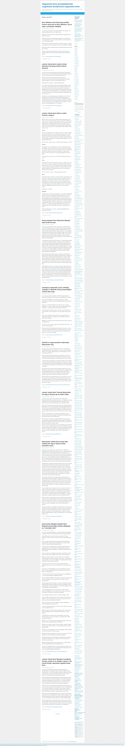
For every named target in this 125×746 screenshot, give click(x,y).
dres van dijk (76, 187)
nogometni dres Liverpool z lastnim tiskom (78, 371)
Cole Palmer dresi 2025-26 (78, 167)
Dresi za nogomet (56, 598)
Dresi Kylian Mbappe (45, 532)
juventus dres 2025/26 (78, 266)
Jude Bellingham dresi (53, 96)
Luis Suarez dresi (77, 315)
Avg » (80, 112)
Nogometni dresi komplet (78, 414)
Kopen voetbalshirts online (89, 744)
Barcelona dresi (77, 138)
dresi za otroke (77, 241)
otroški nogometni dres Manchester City (78, 564)
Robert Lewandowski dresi (78, 634)
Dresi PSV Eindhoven (78, 226)
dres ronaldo (76, 184)
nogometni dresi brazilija (78, 405)
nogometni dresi (77, 393)
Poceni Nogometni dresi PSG (79, 609)
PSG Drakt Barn (77, 618)
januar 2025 (76, 77)
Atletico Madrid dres (77, 133)
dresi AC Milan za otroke (78, 190)
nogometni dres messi (78, 380)
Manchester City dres (78, 319)
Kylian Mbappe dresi (77, 286)
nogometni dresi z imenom (78, 458)
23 (76, 109)
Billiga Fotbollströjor (78, 147)
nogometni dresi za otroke (78, 466)
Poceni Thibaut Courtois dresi (79, 613)
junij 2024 (76, 88)
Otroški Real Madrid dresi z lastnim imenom (78, 585)
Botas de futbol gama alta (4, 744)
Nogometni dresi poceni (78, 441)
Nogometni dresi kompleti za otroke (79, 700)
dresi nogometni (77, 221)
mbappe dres (76, 334)
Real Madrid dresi (49, 638)
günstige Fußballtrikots (78, 253)
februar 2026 (76, 57)
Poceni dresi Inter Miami (78, 589)
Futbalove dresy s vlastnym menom (21, 745)
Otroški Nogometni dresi (52, 178)
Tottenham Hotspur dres (78, 649)
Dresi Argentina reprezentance (79, 198)
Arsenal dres (76, 127)
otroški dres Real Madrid (78, 502)
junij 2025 (76, 69)
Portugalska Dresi (77, 615)
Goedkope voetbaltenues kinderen (100, 744)
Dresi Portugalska (77, 223)
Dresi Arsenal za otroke (78, 200)
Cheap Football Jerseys (78, 156)
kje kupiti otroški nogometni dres (48, 348)
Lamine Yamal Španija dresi (53, 269)
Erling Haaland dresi (45, 226)
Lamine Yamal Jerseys (78, 295)
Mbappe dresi (76, 339)
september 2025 (77, 65)
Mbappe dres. (76, 337)
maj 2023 (76, 97)
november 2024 (77, 80)
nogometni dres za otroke (78, 391)
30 (76, 110)
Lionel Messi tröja (77, 306)
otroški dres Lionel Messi (78, 494)
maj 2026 (76, 52)
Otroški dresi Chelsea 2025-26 (79, 509)
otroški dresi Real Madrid (78, 523)
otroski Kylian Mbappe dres (78, 533)
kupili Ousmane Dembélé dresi (79, 278)
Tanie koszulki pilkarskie (9, 745)
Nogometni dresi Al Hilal (78, 396)
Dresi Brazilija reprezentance (79, 208)
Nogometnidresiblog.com (72, 741)
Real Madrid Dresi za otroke (79, 627)
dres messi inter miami (78, 183)
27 (81, 109)
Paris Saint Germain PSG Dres (79, 586)
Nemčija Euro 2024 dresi (78, 353)
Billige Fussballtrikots (68, 744)
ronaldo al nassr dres (77, 636)
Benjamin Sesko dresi (78, 144)
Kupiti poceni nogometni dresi (79, 281)
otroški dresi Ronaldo (78, 527)
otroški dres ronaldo (77, 503)
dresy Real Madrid (54, 744)
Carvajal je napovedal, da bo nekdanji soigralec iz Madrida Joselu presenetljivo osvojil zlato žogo (56, 289)
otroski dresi (76, 506)
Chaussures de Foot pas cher (39, 744)
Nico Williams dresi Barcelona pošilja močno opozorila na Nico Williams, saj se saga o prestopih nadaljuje (57, 24)
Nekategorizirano (77, 351)
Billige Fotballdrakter (78, 151)
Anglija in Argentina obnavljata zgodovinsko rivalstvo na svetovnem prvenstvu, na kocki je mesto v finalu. (79, 40)
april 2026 (76, 54)
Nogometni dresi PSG (78, 444)
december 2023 (77, 90)
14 (82, 106)
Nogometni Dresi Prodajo (78, 443)
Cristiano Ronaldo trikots (78, 172)
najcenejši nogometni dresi (78, 348)
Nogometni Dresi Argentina (78, 400)
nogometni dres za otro (78, 390)
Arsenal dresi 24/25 (77, 130)
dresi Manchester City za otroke (78, 660)
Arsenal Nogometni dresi (78, 132)
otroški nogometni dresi (78, 569)
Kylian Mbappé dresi (77, 285)
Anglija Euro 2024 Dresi (78, 124)
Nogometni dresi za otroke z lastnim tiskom (78, 471)
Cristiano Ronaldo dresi (78, 170)
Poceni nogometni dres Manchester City (78, 595)
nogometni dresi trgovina (78, 456)
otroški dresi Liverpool (78, 518)
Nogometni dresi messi (78, 434)
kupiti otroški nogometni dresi (79, 280)
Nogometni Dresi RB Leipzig (79, 447)
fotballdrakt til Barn (77, 247)
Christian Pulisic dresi (78, 164)
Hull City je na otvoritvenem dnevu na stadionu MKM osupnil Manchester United (79, 20)
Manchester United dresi (46, 449)
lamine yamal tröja (77, 298)
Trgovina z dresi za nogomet (78, 651)
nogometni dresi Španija (78, 452)
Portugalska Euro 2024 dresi (79, 616)
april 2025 (76, 72)
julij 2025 (76, 68)
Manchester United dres (78, 324)
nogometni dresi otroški (67, 328)
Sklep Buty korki (13, 744)
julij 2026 (76, 49)
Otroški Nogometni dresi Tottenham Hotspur (78, 582)
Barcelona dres (77, 136)
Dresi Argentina (77, 194)
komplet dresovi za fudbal (78, 277)
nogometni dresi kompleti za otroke (78, 684)
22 (75, 109)
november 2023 (77, 91)
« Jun (78, 112)
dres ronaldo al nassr (77, 186)
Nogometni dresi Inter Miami (79, 408)
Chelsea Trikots (77, 162)
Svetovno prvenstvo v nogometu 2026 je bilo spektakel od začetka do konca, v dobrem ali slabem (79, 35)
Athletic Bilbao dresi (65, 51)
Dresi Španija (76, 234)
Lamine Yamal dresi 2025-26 (79, 293)
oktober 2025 (76, 63)
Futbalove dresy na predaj (41, 745)
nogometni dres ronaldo (78, 388)
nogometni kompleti (77, 473)
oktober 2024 (76, 82)
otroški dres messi (77, 497)
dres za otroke (77, 189)
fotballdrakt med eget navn (78, 246)
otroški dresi (76, 508)
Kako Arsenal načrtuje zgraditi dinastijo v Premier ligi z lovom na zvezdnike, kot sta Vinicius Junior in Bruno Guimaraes (79, 30)
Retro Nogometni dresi (78, 633)
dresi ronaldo (76, 232)
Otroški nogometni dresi (78, 570)
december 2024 (77, 79)
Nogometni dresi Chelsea (78, 406)
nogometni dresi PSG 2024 (78, 446)
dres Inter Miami (77, 175)
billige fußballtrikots (77, 153)
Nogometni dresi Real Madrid (79, 449)
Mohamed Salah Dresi (78, 345)
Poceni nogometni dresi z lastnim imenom (79, 725)
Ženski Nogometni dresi (78, 653)
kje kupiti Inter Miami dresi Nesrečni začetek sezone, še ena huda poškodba (78, 272)
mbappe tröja (76, 340)
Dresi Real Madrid (77, 227)
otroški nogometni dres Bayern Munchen (79, 707)
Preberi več (76, 43)
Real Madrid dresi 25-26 (78, 624)
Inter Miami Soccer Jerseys (78, 258)
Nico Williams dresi (45, 30)
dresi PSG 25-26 (77, 224)
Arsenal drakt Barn (77, 125)
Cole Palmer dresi (77, 165)
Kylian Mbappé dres (77, 283)
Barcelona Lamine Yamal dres (79, 139)
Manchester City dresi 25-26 (79, 321)
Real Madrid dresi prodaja (78, 626)
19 (80, 108)
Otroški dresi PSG (77, 522)
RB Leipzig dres (77, 619)
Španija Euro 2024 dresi (78, 646)
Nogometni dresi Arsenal (78, 402)
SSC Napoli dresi (77, 648)
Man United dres (77, 316)
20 (81, 108)
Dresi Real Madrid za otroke (79, 229)
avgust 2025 (76, 66)
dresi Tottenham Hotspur (78, 235)
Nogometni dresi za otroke (78, 464)
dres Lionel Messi (77, 178)
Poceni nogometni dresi (78, 598)
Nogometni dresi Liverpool (78, 422)
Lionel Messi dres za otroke (78, 301)
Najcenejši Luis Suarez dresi (79, 346)
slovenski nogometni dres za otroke (78, 718)
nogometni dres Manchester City (64, 384)
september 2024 (77, 83)
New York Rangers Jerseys (29, 744)
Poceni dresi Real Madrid (78, 591)
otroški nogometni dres (78, 536)
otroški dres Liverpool (78, 496)
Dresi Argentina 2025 (78, 195)
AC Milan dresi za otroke (78, 121)
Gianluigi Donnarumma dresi (79, 252)
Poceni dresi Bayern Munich (79, 588)
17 (77, 108)
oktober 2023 (76, 93)
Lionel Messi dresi (77, 303)
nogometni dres (77, 357)
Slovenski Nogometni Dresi (78, 645)
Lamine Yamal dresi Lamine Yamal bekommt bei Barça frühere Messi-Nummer (54, 66)
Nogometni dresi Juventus (78, 412)
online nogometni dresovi (78, 481)
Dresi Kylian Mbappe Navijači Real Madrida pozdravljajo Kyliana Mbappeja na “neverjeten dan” (56, 526)
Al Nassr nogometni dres (78, 122)
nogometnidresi (77, 474)
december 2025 (77, 60)
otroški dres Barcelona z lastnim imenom (78, 488)
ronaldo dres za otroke (78, 639)
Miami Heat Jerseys (19, 744)
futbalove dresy (117, 744)
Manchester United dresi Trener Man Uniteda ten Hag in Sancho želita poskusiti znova (55, 444)
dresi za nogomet (57, 651)
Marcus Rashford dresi (78, 332)
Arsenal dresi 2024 (77, 128)
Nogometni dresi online (78, 438)
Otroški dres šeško (77, 505)
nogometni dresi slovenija (78, 450)
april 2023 (76, 99)
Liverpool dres (77, 307)
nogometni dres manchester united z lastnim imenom (78, 378)
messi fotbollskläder (77, 343)
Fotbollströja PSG (77, 250)
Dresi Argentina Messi (78, 197)
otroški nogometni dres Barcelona (78, 706)
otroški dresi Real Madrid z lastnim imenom (78, 526)
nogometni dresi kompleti (78, 415)
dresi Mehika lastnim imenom (79, 218)
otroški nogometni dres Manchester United (78, 567)
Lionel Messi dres (77, 300)
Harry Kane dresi (77, 255)
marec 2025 (76, 74)
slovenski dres (77, 641)
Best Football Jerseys (78, 146)
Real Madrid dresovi (77, 629)
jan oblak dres (77, 261)
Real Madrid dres (77, 621)
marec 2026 (76, 55)
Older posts (58, 713)
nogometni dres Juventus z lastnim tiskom (78, 368)
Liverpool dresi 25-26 (78, 311)
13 (81, 106)
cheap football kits (77, 158)
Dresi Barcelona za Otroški (78, 203)
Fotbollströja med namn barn (79, 249)
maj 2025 (76, 71)
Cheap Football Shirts (78, 159)
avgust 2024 (76, 85)
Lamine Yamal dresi (45, 72)
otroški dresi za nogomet (78, 532)
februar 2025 (76, 76)
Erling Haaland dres (77, 242)
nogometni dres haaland (78, 363)
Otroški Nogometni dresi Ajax (79, 572)
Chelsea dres (76, 161)
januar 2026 (76, 58)
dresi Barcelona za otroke (78, 201)
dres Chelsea (76, 173)
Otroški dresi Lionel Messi (78, 516)
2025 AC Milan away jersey (78, 116)
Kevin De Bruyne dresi (78, 267)
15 (75, 108)
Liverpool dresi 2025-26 (78, 309)
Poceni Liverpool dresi (78, 592)
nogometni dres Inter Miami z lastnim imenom (79, 366)
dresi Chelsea (76, 209)
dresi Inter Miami (77, 211)
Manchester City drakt (78, 318)
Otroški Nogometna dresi (78, 535)
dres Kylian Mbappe (77, 176)
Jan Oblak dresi (77, 263)
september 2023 (77, 94)
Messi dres (76, 342)
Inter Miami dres (77, 257)
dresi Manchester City (78, 214)
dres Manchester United (78, 181)
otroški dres (79, 701)
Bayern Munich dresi (77, 141)
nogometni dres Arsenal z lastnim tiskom (78, 360)
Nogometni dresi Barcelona (78, 403)
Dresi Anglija (76, 192)
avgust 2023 (76, 96)
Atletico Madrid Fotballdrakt (79, 135)
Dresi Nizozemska (77, 220)
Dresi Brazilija (77, 206)
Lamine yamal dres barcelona (79, 290)
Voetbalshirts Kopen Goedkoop (77, 744)
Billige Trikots (60, 744)
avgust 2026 (76, 47)
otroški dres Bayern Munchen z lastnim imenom (79, 490)
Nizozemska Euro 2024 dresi (79, 356)
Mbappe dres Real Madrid (78, 335)
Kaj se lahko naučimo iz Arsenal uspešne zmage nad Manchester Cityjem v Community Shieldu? (78, 25)
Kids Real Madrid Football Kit (79, 269)
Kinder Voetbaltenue (110, 744)
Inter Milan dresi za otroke (78, 260)
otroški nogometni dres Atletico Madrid (78, 541)
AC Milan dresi (77, 119)
